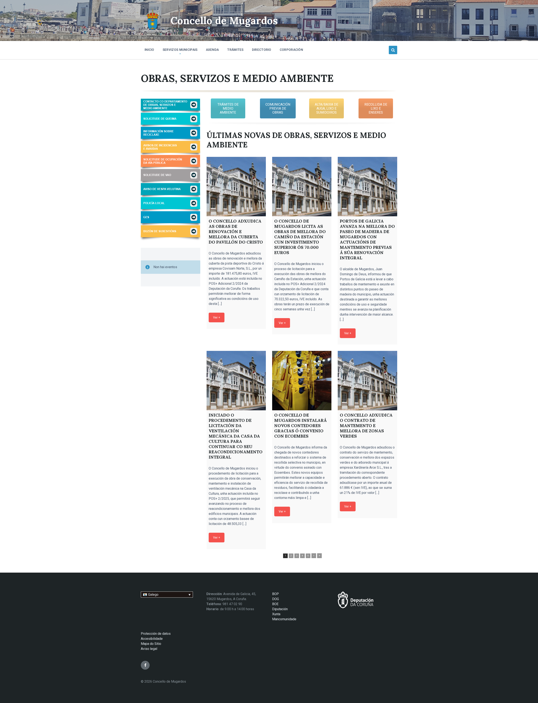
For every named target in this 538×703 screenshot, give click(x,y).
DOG (275, 599)
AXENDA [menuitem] (212, 50)
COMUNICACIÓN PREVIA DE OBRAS (277, 108)
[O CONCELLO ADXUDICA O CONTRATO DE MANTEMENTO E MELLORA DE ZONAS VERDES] (367, 380)
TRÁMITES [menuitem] (235, 50)
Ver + (216, 317)
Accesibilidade (152, 639)
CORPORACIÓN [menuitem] (291, 50)
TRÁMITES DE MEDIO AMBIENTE (228, 108)
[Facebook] (145, 665)
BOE (275, 604)
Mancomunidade (284, 619)
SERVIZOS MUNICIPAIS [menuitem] (180, 50)
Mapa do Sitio (151, 644)
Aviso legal (149, 649)
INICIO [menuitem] (149, 50)
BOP (275, 594)
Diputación (280, 609)
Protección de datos (156, 634)
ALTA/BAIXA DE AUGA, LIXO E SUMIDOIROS (326, 108)
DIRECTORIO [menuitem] (261, 50)
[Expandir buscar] (393, 50)
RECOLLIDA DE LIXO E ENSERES (375, 108)
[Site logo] (152, 31)
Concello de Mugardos (224, 20)
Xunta (276, 614)
